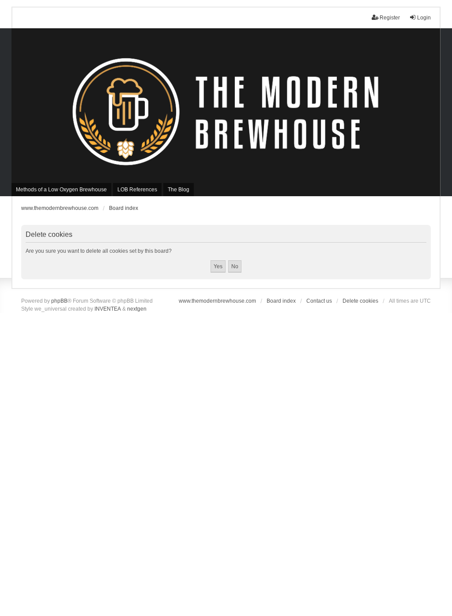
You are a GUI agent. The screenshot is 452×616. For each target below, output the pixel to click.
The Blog (178, 189)
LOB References (137, 189)
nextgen (137, 309)
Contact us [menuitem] (319, 301)
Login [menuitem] (424, 18)
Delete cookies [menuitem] (360, 301)
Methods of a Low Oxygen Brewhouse (61, 189)
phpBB (59, 301)
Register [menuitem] (390, 18)
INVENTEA (107, 309)
